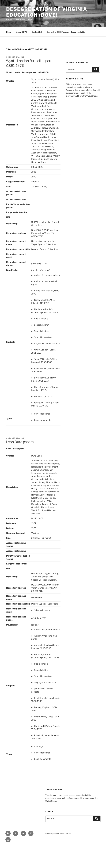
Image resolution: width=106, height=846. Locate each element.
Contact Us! (37, 32)
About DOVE (21, 32)
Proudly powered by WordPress (58, 833)
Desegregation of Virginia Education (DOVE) (46, 12)
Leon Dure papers (20, 442)
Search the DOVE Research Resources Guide (66, 32)
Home (8, 32)
